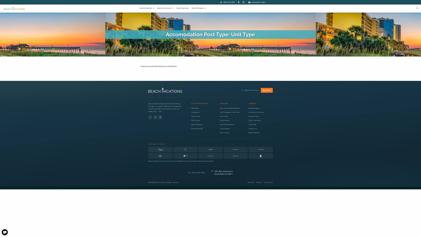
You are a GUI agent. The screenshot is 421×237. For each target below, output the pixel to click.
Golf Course (195, 120)
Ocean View (195, 116)
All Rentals (195, 108)
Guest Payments (182, 8)
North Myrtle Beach (227, 125)
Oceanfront (195, 112)
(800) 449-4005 (252, 90)
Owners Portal (254, 116)
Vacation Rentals (145, 8)
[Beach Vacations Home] (165, 90)
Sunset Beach (225, 129)
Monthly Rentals (197, 129)
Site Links (251, 182)
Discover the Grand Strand (229, 108)
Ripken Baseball (254, 133)
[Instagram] (155, 117)
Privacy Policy (268, 182)
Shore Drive (224, 116)
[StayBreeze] (160, 149)
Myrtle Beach (224, 120)
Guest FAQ (252, 125)
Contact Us (253, 129)
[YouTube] (160, 117)
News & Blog (224, 133)
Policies (258, 182)
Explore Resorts (197, 125)
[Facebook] (150, 117)
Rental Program (198, 8)
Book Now (266, 90)
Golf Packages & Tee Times (230, 112)
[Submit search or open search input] (417, 8)
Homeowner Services (256, 112)
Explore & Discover (164, 8)
